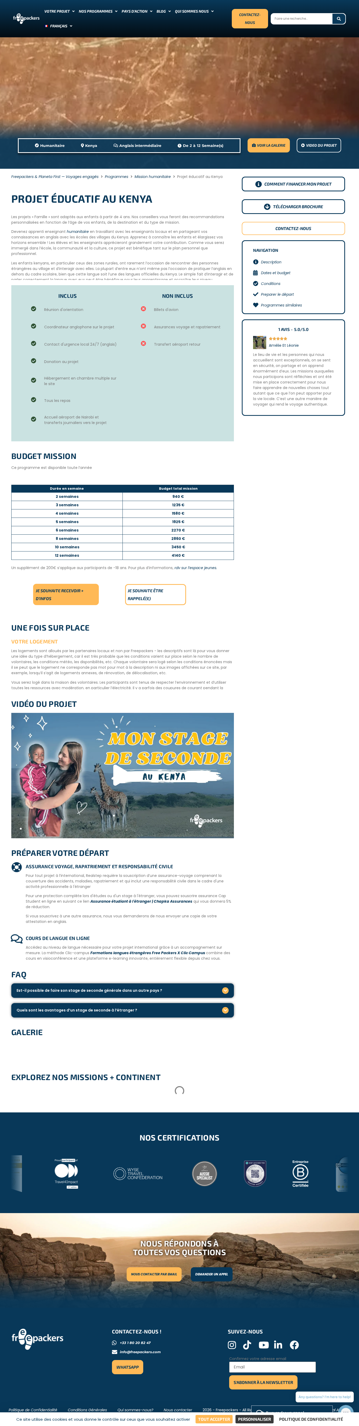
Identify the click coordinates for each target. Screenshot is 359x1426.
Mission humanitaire (153, 176)
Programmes (116, 176)
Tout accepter (214, 1419)
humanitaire (78, 231)
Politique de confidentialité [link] (311, 1419)
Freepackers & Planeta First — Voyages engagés (55, 176)
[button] (122, 775)
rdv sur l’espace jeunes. (196, 567)
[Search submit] (338, 19)
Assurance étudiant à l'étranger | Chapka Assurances (141, 901)
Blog (161, 11)
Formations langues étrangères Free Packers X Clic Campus (148, 952)
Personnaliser (254, 1419)
